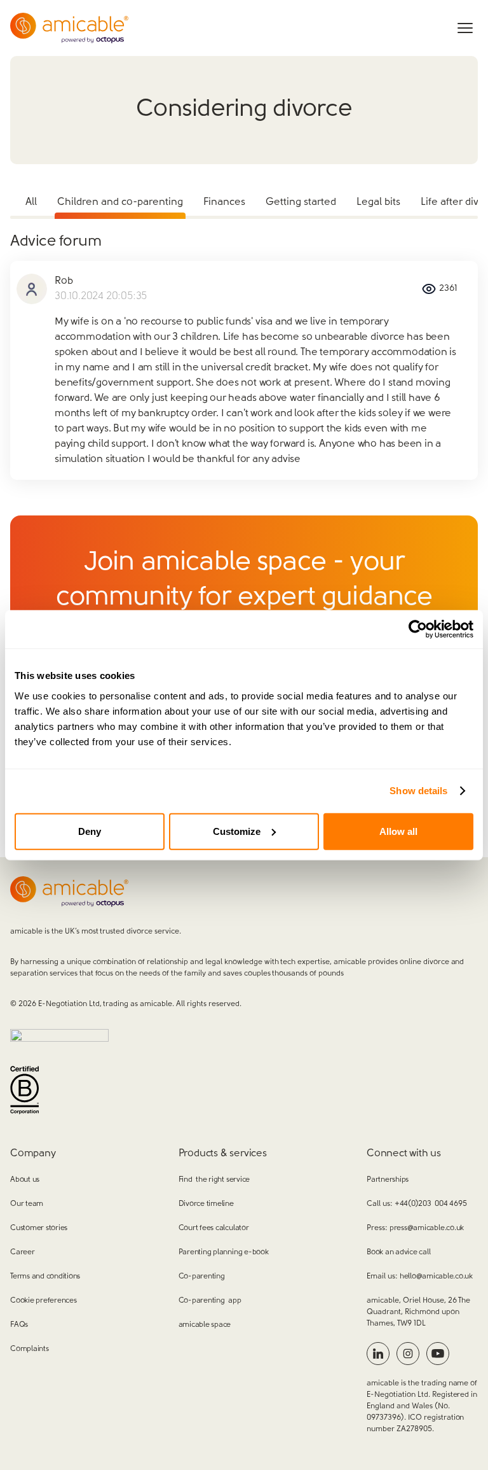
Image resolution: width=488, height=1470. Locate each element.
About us (24, 1180)
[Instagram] (407, 1353)
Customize (237, 830)
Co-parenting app (210, 1301)
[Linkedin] (378, 1353)
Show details (418, 790)
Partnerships (388, 1180)
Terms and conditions (45, 1276)
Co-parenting (202, 1276)
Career (22, 1252)
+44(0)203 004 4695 (430, 1204)
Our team (26, 1204)
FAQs (19, 1325)
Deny (89, 830)
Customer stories (38, 1228)
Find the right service (214, 1180)
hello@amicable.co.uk (436, 1276)
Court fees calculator (214, 1228)
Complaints (29, 1349)
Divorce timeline (206, 1204)
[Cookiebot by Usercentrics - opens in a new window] (417, 629)
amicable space (205, 1325)
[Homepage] (69, 28)
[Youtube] (437, 1353)
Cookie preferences (43, 1301)
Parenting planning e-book (224, 1252)
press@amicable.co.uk (427, 1228)
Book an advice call (398, 1252)
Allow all (398, 830)
